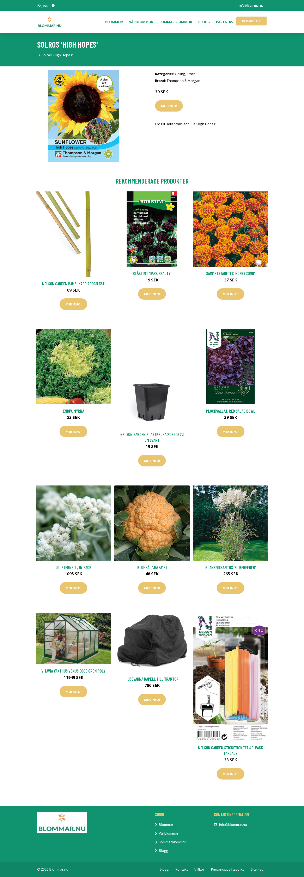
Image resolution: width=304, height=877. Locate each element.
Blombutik (251, 21)
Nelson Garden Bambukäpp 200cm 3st (73, 283)
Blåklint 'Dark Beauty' (152, 273)
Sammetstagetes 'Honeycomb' (230, 273)
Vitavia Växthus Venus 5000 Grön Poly (73, 670)
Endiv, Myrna (73, 410)
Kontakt (181, 869)
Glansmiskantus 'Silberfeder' (230, 567)
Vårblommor (141, 22)
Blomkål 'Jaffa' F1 (152, 567)
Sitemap (257, 869)
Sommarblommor (175, 22)
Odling (180, 74)
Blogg (204, 22)
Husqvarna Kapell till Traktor (152, 678)
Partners (224, 22)
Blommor (114, 22)
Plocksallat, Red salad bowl (230, 410)
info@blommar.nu (251, 5)
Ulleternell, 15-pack (73, 567)
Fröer (191, 74)
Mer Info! (169, 106)
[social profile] (53, 6)
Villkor (199, 869)
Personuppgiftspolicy (227, 869)
